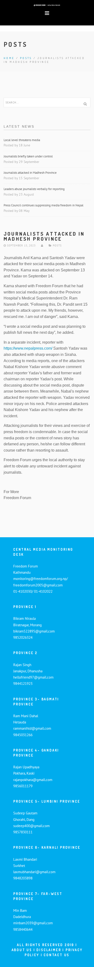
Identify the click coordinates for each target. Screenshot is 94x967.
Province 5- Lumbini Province (46, 801)
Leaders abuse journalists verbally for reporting (34, 189)
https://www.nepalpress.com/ (28, 348)
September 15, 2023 (21, 245)
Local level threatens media (22, 140)
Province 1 (25, 607)
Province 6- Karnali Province (46, 847)
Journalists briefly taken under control (29, 156)
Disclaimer (49, 950)
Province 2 (25, 653)
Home (9, 58)
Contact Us (56, 955)
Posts (26, 58)
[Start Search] (85, 104)
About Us (22, 950)
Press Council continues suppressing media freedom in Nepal (44, 205)
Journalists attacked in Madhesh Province (30, 173)
